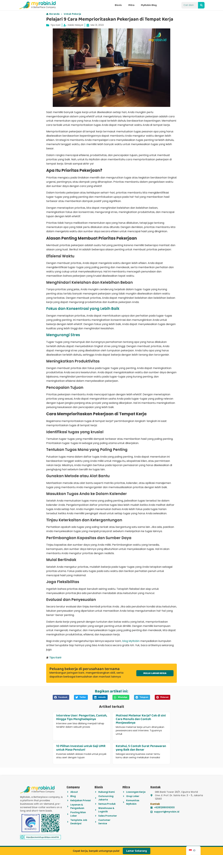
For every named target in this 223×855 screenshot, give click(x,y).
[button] (61, 697)
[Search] (201, 5)
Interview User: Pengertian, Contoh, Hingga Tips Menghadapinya (81, 717)
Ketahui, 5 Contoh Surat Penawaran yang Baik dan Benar (141, 747)
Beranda (54, 14)
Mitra (131, 5)
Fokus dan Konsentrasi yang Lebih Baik (82, 308)
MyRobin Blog (149, 5)
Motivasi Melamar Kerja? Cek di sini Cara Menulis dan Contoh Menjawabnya (141, 719)
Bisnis (118, 5)
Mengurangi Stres (63, 334)
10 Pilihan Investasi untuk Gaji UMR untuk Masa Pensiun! (80, 747)
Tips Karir (55, 25)
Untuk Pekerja (72, 14)
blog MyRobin (131, 641)
